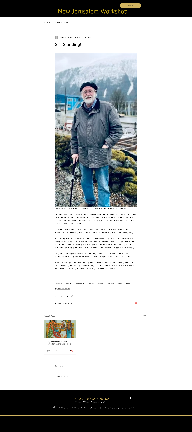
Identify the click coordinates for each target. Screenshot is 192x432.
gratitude (101, 283)
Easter (128, 283)
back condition (80, 283)
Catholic (111, 283)
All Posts (47, 22)
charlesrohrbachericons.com (130, 408)
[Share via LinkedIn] (67, 296)
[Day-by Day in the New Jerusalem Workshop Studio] (60, 329)
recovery (69, 283)
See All (145, 315)
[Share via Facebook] (56, 296)
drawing (59, 283)
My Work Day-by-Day (61, 22)
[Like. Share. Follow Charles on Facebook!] (130, 397)
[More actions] (135, 37)
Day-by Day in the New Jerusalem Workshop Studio (59, 343)
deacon (120, 283)
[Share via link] (72, 296)
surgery (92, 283)
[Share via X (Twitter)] (61, 296)
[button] (130, 5)
